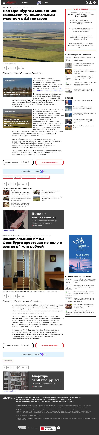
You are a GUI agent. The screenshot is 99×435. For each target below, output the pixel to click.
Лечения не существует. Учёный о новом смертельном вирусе (84, 64)
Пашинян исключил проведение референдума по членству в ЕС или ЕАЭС (83, 121)
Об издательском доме (23, 397)
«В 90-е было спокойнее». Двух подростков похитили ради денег (84, 89)
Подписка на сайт (75, 397)
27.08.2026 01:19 (7, 236)
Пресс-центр (36, 397)
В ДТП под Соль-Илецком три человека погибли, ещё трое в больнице (81, 22)
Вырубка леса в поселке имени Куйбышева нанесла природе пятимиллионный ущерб (20, 204)
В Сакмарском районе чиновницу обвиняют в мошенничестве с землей (52, 198)
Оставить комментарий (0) (50, 162)
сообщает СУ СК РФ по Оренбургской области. (48, 89)
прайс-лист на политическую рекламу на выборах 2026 (33, 401)
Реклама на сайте (53, 399)
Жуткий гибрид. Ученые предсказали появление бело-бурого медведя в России (85, 280)
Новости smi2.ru (9, 230)
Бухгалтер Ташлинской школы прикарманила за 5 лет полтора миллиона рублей (81, 37)
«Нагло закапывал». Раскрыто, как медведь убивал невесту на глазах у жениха (84, 293)
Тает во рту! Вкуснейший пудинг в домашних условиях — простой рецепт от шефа (84, 306)
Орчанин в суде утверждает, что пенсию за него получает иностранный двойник (80, 29)
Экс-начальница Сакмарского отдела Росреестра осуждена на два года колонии (21, 198)
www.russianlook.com (9, 63)
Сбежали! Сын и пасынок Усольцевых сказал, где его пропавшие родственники (85, 84)
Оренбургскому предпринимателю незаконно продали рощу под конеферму (20, 192)
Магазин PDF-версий (22, 399)
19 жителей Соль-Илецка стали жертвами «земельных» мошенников (51, 192)
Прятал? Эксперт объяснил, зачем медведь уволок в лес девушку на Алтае (84, 287)
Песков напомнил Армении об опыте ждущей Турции (84, 114)
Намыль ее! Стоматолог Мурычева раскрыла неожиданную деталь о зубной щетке (84, 299)
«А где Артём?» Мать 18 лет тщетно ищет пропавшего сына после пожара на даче (84, 59)
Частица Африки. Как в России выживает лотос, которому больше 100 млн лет (84, 78)
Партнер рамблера (33, 427)
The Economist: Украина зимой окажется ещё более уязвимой (82, 107)
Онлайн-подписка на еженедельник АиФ (55, 397)
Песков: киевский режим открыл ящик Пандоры (83, 101)
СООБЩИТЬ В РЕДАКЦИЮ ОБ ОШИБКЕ (62, 401)
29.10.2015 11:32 (7, 8)
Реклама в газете (66, 399)
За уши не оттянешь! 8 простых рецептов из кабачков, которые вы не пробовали (85, 71)
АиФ (59, 291)
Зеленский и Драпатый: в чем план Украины (83, 126)
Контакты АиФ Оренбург (38, 399)
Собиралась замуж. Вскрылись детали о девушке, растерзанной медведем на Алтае (84, 312)
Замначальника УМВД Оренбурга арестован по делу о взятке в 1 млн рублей (80, 45)
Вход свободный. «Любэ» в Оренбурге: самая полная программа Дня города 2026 (80, 14)
